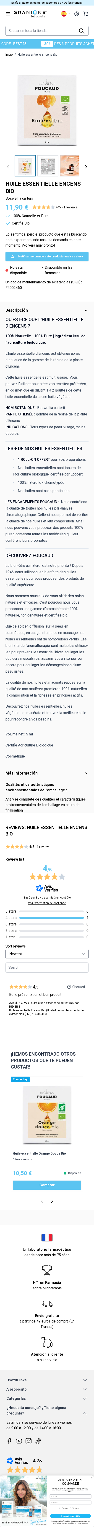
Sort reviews (15, 946)
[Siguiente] (86, 167)
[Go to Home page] (35, 13)
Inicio (9, 54)
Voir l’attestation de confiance (47, 903)
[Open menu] (8, 14)
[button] (54, 207)
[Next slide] (52, 1201)
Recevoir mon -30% (70, 1516)
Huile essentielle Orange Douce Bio (39, 1153)
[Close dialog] (92, 1478)
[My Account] (76, 14)
